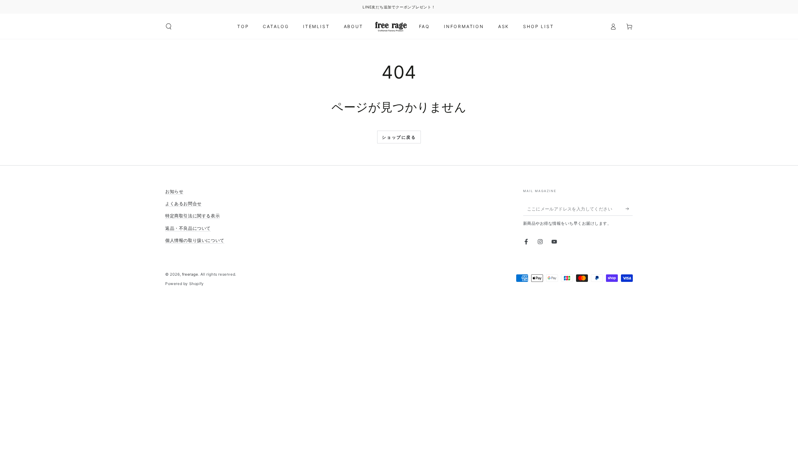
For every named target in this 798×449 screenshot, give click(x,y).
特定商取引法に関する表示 (192, 215)
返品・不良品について (188, 228)
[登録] (629, 208)
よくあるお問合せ (183, 203)
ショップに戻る (399, 137)
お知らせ (174, 191)
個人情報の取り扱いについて (194, 240)
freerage (190, 274)
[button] (169, 26)
